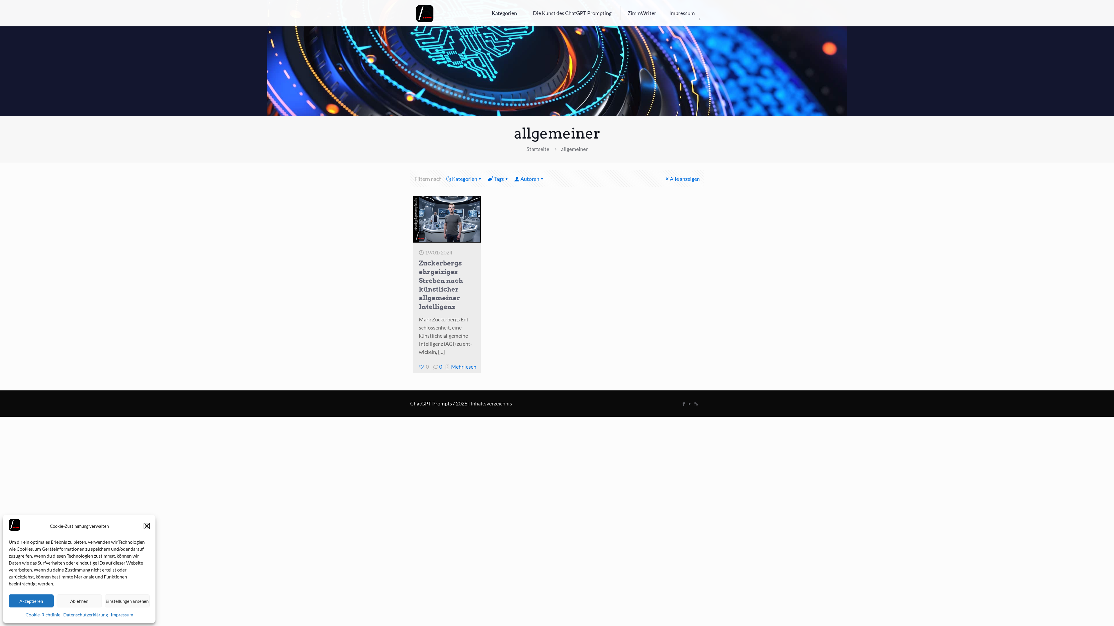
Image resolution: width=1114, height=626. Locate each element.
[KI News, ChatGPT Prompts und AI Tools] (424, 13)
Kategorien (464, 179)
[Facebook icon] (684, 403)
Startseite (538, 149)
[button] (147, 526)
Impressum (122, 614)
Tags (499, 179)
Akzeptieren (31, 601)
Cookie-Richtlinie (43, 614)
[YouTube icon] (690, 403)
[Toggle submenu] (700, 19)
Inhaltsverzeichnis (491, 403)
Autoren (529, 179)
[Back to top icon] (1086, 614)
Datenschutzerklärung (85, 614)
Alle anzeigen (685, 179)
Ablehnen (79, 601)
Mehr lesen (463, 366)
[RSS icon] (696, 403)
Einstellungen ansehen (127, 601)
